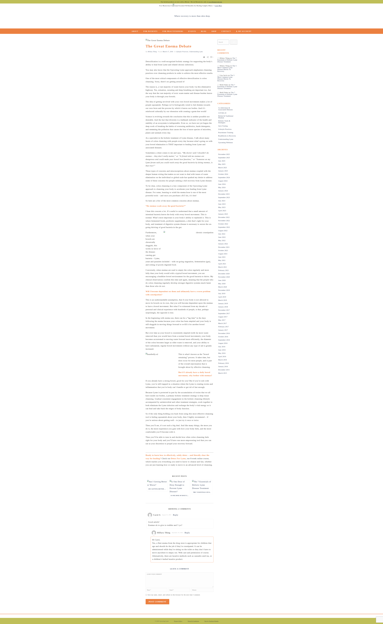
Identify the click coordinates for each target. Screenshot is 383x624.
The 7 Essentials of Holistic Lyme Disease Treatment (202, 492)
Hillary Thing (152, 51)
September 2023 (224, 197)
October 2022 (223, 224)
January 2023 (223, 214)
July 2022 (221, 234)
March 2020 (222, 287)
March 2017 (222, 323)
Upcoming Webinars (225, 142)
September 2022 (224, 227)
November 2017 (224, 310)
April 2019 (222, 297)
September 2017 (224, 313)
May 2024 (222, 187)
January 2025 (223, 171)
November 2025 (224, 154)
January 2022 (223, 244)
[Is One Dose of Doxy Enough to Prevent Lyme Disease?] (180, 486)
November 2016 (224, 333)
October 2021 (223, 250)
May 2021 (222, 260)
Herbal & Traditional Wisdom (225, 117)
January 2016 (223, 366)
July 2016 (221, 346)
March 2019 (222, 300)
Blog (203, 31)
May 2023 (222, 207)
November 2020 (224, 277)
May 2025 (222, 164)
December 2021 (224, 247)
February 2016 (223, 363)
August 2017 (223, 317)
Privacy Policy (178, 621)
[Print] (204, 57)
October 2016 (223, 337)
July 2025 (221, 161)
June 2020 (222, 280)
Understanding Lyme (196, 51)
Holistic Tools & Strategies (224, 122)
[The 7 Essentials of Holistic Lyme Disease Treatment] (202, 485)
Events (192, 31)
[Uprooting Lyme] (191, 15)
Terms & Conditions (193, 621)
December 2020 (224, 274)
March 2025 (222, 167)
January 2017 (223, 330)
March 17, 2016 (168, 51)
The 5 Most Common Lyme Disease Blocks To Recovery (227, 68)
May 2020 (222, 283)
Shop (213, 31)
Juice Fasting (223, 126)
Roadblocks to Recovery (227, 136)
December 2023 (224, 194)
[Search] (233, 42)
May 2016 (222, 353)
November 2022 (224, 220)
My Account (244, 31)
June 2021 (222, 257)
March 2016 (222, 360)
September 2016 (224, 340)
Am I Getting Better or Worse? (157, 489)
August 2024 (223, 181)
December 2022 (224, 217)
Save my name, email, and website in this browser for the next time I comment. (174, 595)
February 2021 (223, 270)
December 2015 (224, 370)
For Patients (150, 31)
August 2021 (223, 254)
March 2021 (222, 267)
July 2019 (221, 293)
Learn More (218, 5)
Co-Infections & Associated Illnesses (225, 109)
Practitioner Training (225, 132)
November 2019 (224, 290)
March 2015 (222, 373)
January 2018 (223, 307)
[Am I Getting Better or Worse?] (157, 483)
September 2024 (224, 177)
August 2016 (223, 343)
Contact (226, 31)
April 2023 (222, 210)
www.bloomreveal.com (215, 2)
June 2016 (222, 350)
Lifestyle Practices (182, 51)
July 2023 (221, 201)
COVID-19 (222, 113)
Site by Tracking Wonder (211, 621)
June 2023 (222, 204)
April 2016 (222, 356)
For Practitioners (172, 31)
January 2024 (223, 191)
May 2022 (222, 240)
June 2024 (222, 184)
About (135, 31)
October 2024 (223, 174)
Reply (175, 515)
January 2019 (223, 303)
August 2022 (223, 230)
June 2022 (222, 237)
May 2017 (222, 320)
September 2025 (224, 157)
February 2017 (223, 327)
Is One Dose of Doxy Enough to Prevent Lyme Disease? (180, 495)
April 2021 (222, 264)
